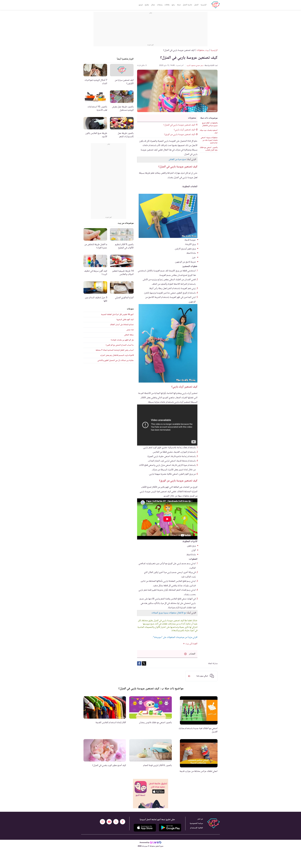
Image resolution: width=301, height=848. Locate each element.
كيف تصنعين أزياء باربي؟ (184, 130)
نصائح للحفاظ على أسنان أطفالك (122, 324)
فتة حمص (130, 329)
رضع (173, 4)
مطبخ (147, 4)
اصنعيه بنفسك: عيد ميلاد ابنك (209, 132)
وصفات (159, 4)
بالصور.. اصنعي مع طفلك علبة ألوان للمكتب (209, 149)
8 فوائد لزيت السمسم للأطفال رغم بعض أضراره (117, 355)
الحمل (196, 4)
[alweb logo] (155, 842)
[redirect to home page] (215, 5)
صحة (179, 4)
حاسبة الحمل (187, 4)
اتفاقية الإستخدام (196, 828)
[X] (116, 821)
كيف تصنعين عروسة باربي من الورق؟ (179, 135)
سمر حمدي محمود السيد (195, 65)
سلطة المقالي (129, 335)
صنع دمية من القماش (177, 159)
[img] (150, 793)
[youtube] (109, 821)
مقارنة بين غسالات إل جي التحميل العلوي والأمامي (115, 360)
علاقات (167, 4)
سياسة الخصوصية (196, 823)
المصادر (192, 654)
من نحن (200, 819)
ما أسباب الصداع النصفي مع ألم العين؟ (120, 345)
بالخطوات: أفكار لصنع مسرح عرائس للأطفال (210, 124)
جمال (153, 4)
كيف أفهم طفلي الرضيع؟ (125, 319)
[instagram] (102, 821)
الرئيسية (203, 4)
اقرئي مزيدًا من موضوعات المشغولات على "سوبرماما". (174, 637)
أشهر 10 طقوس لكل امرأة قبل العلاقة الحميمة (117, 314)
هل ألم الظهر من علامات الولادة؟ (122, 340)
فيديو (141, 4)
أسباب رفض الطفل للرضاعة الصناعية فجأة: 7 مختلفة (115, 350)
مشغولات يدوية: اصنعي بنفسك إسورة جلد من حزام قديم (209, 140)
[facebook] (122, 821)
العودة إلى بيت (191, 643)
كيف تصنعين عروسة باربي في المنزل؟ (179, 125)
